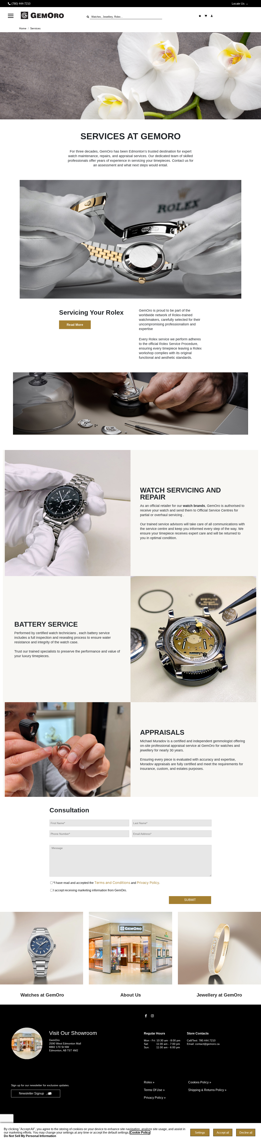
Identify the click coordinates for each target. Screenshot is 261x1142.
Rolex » (149, 1082)
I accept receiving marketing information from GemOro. (90, 890)
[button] (11, 16)
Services (35, 28)
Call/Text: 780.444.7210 (201, 1040)
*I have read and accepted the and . (106, 883)
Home (22, 28)
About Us (130, 995)
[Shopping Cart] (206, 16)
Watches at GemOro (41, 995)
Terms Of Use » (154, 1090)
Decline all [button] (245, 1132)
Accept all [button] (223, 1132)
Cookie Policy (140, 1132)
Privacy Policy (148, 883)
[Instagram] (153, 1015)
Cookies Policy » (199, 1082)
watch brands (194, 506)
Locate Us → (240, 3)
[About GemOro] (130, 948)
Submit (190, 899)
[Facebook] (146, 1015)
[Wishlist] (200, 16)
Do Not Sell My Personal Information (30, 1136)
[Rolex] (235, 16)
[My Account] (212, 16)
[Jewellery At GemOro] (219, 948)
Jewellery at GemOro (219, 995)
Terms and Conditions (112, 883)
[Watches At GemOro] (41, 948)
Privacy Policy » (155, 1097)
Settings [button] (200, 1132)
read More (75, 324)
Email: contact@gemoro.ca (203, 1043)
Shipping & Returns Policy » (207, 1090)
